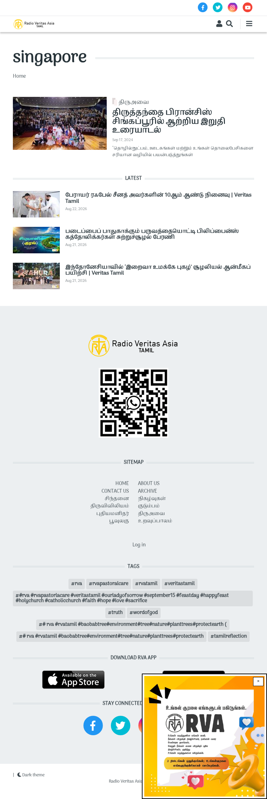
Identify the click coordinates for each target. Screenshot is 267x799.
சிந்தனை (117, 499)
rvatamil (148, 584)
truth (117, 613)
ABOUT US (149, 484)
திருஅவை (134, 102)
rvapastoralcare (110, 584)
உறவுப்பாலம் (155, 521)
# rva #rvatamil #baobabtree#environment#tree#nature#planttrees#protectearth (113, 636)
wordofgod (145, 613)
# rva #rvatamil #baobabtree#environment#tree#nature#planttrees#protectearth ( (134, 625)
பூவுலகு (119, 521)
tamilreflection (230, 636)
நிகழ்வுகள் (152, 499)
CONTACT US (115, 491)
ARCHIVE (147, 491)
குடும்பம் (149, 506)
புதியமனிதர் (112, 514)
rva (78, 584)
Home (19, 76)
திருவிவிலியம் (109, 506)
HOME (122, 484)
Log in (139, 545)
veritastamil (181, 584)
